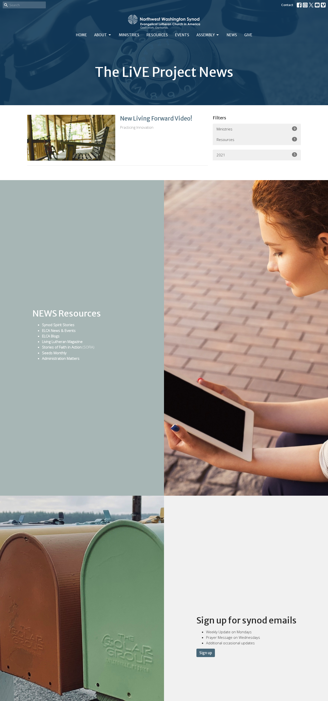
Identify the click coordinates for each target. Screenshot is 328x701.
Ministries (129, 35)
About (100, 35)
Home (81, 35)
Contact (287, 5)
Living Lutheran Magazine (62, 341)
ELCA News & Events (59, 330)
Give (248, 35)
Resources (157, 35)
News (232, 35)
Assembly (205, 35)
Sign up (205, 653)
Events (182, 35)
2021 (256, 154)
